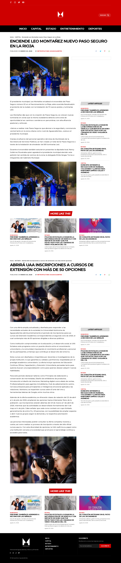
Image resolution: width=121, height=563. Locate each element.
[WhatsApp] (109, 51)
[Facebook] (10, 2)
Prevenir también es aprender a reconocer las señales (94, 111)
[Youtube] (23, 2)
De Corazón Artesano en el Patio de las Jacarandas (93, 150)
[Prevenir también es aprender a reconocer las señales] (26, 225)
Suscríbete (105, 546)
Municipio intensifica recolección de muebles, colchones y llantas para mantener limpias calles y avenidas (93, 168)
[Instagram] (15, 2)
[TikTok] (16, 553)
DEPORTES (49, 549)
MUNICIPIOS (84, 108)
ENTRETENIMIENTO (52, 546)
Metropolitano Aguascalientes (49, 51)
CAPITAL (18, 37)
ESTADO (83, 123)
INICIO (47, 538)
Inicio (12, 37)
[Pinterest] (105, 51)
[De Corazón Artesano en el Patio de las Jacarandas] (95, 225)
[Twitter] (19, 2)
